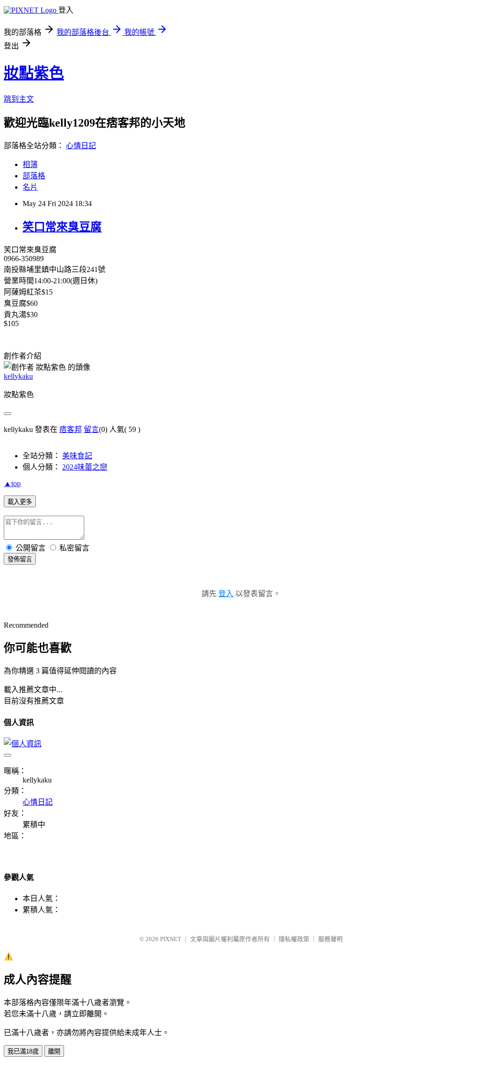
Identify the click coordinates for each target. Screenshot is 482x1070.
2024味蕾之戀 (84, 467)
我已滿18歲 (23, 1051)
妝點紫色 (34, 72)
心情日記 (81, 146)
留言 (91, 429)
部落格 (34, 176)
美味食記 (77, 456)
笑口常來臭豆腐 (62, 227)
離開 (54, 1051)
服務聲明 (330, 938)
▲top (12, 483)
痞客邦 (70, 429)
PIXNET (170, 938)
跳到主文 (19, 99)
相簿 (30, 164)
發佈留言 (20, 559)
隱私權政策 (294, 938)
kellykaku (18, 376)
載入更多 (20, 501)
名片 (30, 187)
